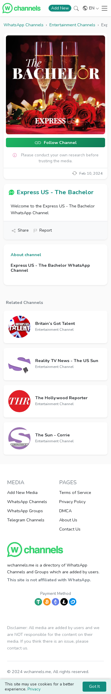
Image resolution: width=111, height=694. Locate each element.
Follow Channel (60, 143)
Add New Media (22, 492)
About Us (68, 520)
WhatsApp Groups (25, 511)
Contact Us (70, 529)
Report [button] (45, 230)
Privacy (34, 689)
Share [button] (23, 230)
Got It (94, 686)
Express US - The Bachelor (55, 192)
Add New (60, 8)
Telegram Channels (25, 520)
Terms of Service (75, 492)
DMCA (65, 511)
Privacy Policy (72, 502)
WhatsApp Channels (27, 502)
